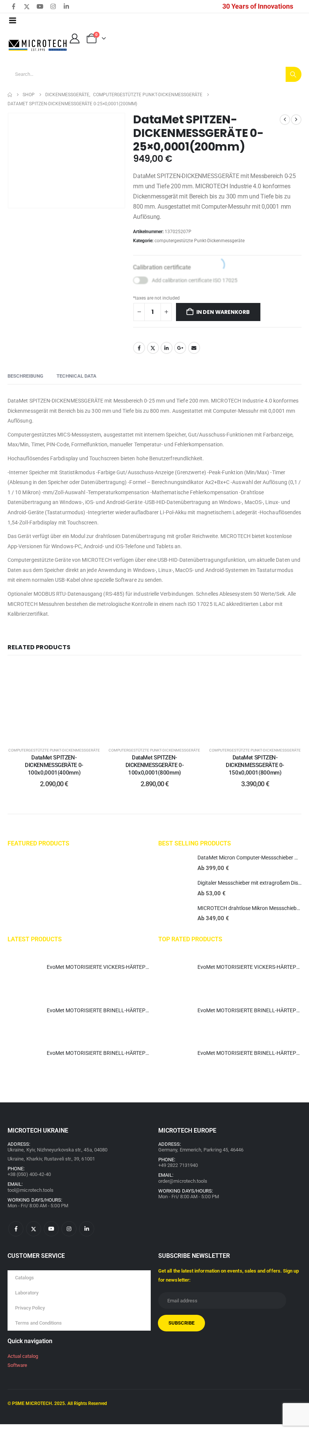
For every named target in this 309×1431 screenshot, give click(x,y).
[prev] (285, 119)
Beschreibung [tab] (25, 376)
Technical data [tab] (76, 376)
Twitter (153, 348)
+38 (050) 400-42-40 (29, 1174)
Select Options (60, 732)
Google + (180, 348)
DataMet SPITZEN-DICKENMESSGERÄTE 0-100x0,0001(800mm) (154, 765)
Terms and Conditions (38, 1323)
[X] (26, 6)
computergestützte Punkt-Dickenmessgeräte (199, 240)
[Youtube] (40, 6)
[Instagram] (53, 6)
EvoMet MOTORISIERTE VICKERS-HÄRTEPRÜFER (104, 967)
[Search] (293, 74)
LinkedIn (167, 348)
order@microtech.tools (182, 1181)
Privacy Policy (30, 1308)
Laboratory (26, 1293)
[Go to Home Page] (10, 94)
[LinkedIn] (66, 6)
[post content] (54, 702)
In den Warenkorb (223, 312)
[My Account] (74, 38)
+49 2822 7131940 (178, 1165)
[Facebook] (13, 6)
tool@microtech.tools (31, 1190)
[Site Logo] (38, 45)
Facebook (139, 348)
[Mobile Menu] (12, 20)
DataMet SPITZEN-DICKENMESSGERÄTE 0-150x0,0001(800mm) (255, 765)
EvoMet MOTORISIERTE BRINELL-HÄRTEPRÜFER (104, 1010)
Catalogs (24, 1277)
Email (194, 348)
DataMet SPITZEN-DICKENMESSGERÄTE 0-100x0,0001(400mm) (54, 765)
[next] (296, 119)
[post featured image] (174, 864)
